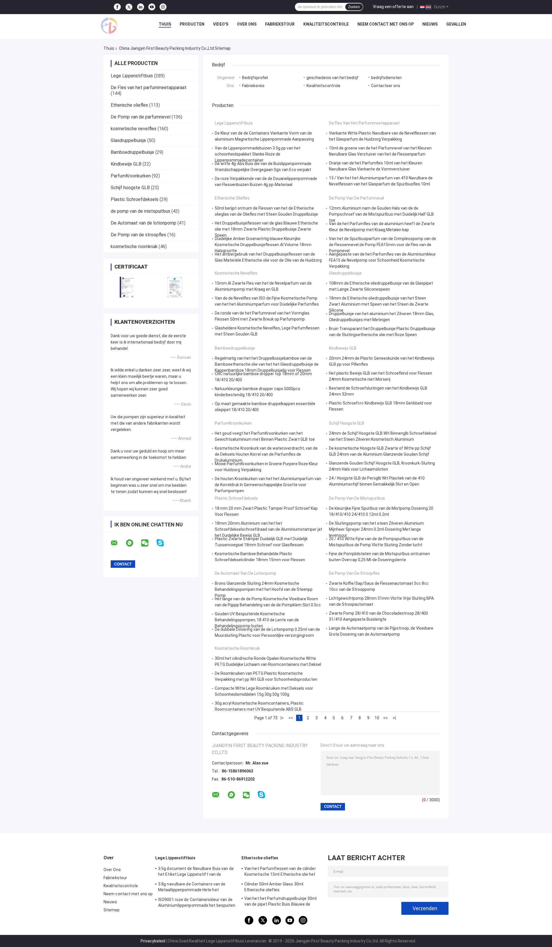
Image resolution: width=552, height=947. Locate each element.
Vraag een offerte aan (393, 6)
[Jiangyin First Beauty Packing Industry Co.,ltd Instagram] (163, 7)
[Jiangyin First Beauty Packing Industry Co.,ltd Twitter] (129, 7)
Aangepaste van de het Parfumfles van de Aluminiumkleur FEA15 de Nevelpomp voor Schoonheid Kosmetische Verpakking (382, 260)
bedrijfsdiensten (386, 77)
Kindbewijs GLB (126, 164)
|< (282, 718)
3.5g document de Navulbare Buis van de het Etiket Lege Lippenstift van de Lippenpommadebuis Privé (196, 872)
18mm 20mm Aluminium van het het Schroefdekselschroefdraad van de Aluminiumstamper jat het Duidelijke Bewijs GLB (268, 529)
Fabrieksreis (253, 85)
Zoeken (354, 7)
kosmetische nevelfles (133, 128)
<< (290, 718)
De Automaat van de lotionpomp (143, 223)
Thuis (165, 24)
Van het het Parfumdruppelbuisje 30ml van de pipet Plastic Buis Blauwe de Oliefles (280, 902)
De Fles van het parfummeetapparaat (149, 87)
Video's (220, 24)
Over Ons (246, 24)
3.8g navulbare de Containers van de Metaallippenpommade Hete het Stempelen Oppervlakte (192, 888)
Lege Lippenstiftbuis (132, 75)
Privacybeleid (153, 941)
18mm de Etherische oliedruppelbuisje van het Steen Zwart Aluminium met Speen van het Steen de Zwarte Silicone (378, 304)
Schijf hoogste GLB (130, 187)
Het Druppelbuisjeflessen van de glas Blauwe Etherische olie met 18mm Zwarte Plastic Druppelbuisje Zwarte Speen (266, 229)
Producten (192, 24)
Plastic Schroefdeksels (134, 199)
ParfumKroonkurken (131, 176)
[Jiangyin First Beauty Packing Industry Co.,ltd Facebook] (117, 7)
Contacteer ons (385, 85)
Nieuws (430, 24)
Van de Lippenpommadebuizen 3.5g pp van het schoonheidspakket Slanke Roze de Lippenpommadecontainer (257, 154)
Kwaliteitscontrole (326, 24)
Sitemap (111, 910)
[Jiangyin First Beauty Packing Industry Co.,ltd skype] (163, 543)
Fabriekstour (280, 24)
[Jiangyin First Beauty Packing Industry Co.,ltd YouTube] (152, 7)
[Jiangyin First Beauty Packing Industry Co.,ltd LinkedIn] (140, 7)
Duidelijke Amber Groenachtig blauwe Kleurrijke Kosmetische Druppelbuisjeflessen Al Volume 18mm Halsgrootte (263, 244)
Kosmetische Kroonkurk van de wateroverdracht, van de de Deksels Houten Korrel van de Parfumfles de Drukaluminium (266, 454)
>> (385, 718)
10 (377, 718)
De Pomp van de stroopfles (138, 234)
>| (394, 718)
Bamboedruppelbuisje (132, 152)
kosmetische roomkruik (134, 246)
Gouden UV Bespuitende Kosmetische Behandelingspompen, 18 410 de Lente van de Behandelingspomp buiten (257, 619)
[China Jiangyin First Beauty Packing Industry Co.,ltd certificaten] (127, 287)
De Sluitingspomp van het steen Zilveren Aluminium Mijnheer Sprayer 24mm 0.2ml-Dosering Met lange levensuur (376, 529)
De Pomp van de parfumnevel (140, 117)
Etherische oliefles (129, 105)
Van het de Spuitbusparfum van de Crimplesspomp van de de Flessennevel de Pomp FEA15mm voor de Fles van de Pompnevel (382, 244)
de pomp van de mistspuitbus (140, 211)
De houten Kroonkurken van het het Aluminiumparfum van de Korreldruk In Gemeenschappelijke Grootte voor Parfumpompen (268, 484)
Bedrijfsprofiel (255, 77)
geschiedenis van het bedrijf (332, 77)
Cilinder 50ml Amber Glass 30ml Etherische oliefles (273, 887)
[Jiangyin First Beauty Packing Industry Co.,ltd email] (118, 543)
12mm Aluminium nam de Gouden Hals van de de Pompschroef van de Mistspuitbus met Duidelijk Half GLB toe (381, 214)
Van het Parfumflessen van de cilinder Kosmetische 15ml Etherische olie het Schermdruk (280, 872)
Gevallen (456, 24)
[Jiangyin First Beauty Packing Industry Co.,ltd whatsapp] (133, 543)
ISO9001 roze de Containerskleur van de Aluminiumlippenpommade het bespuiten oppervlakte (196, 903)
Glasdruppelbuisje (128, 140)
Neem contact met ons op (385, 24)
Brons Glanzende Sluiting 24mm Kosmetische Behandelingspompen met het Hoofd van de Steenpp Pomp (264, 589)
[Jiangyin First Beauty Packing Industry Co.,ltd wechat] (148, 543)
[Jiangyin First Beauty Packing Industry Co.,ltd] (109, 25)
